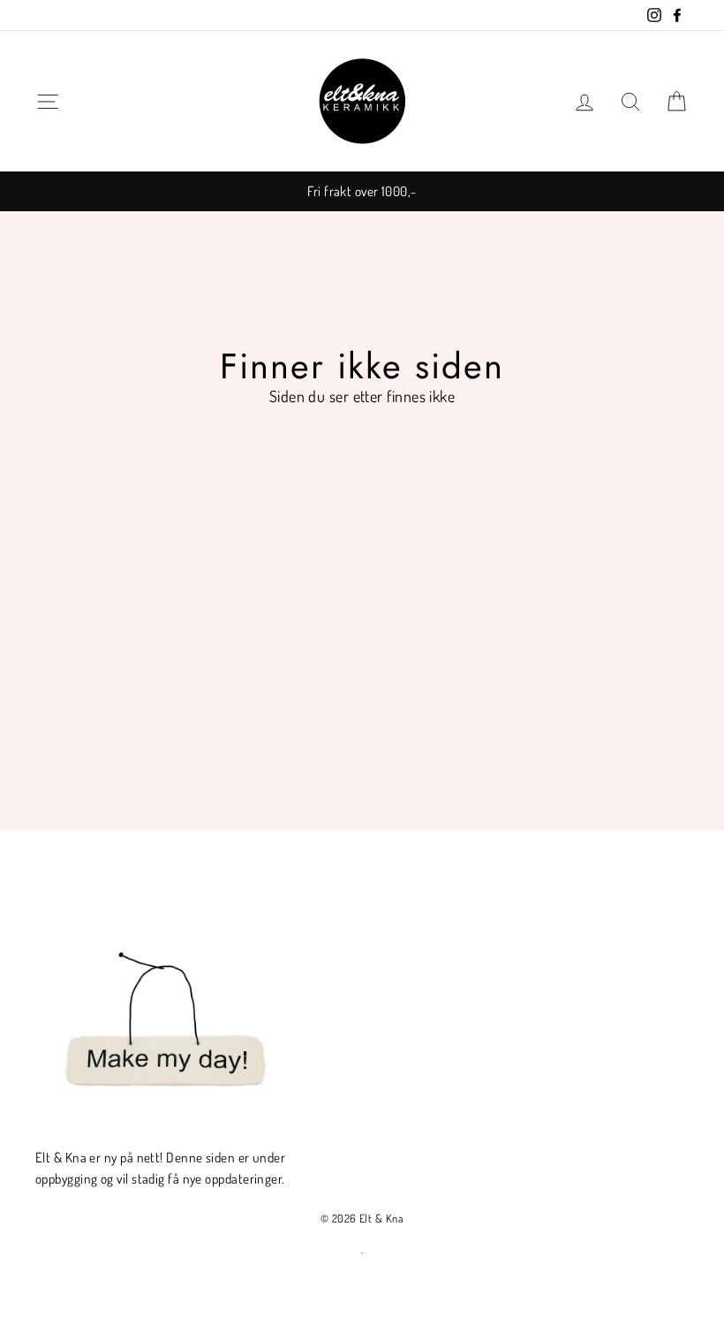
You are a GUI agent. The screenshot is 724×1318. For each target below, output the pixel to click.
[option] (362, 191)
